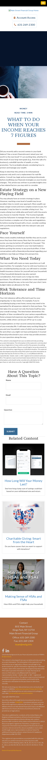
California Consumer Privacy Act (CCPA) (28, 689)
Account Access (26, 17)
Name (8, 380)
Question (8, 410)
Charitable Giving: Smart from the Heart (23, 540)
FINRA (17, 702)
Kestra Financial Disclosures (11, 750)
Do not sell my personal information (21, 693)
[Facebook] (3, 649)
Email (8, 395)
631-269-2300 (26, 24)
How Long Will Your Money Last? (23, 482)
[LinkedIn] (7, 649)
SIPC (21, 702)
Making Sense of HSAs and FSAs (23, 598)
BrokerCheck (6, 656)
